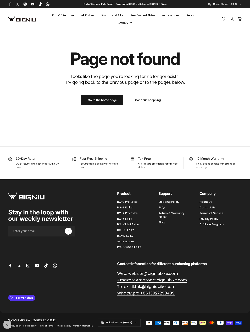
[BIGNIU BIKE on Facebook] (10, 266)
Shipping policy (64, 325)
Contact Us (207, 207)
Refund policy (29, 325)
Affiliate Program (211, 224)
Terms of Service (211, 213)
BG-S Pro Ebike (127, 202)
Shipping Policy (168, 202)
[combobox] (225, 4)
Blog (161, 222)
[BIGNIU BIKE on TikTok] (46, 266)
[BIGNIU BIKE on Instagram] (28, 266)
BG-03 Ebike (125, 230)
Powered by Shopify (43, 320)
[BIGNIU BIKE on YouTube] (37, 266)
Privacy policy (14, 325)
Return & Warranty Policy (171, 215)
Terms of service (46, 325)
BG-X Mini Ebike (128, 224)
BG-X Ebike (124, 219)
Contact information (83, 325)
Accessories (126, 241)
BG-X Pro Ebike (127, 213)
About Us (205, 202)
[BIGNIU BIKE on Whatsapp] (55, 266)
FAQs (161, 207)
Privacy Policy (208, 219)
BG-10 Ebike (125, 236)
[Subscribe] (68, 231)
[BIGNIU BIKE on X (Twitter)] (19, 266)
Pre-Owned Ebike (129, 247)
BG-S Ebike (124, 207)
